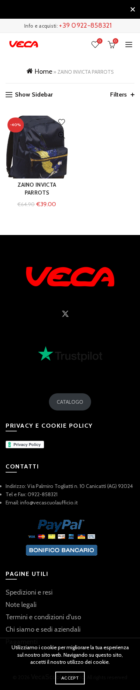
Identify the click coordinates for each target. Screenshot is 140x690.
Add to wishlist (61, 122)
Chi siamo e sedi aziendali (43, 629)
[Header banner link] (62, 9)
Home (43, 71)
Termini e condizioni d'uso (43, 617)
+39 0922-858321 (85, 25)
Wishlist (100, 41)
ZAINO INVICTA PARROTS (37, 188)
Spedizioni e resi (29, 592)
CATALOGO (70, 402)
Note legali (21, 605)
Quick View (61, 135)
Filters (118, 94)
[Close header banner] (132, 9)
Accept (70, 678)
